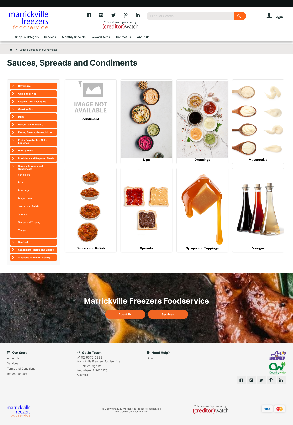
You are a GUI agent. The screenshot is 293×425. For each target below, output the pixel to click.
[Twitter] (117, 16)
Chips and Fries (27, 93)
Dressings (202, 160)
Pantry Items (25, 150)
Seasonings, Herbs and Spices (36, 249)
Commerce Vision (138, 411)
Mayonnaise (258, 160)
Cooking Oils (25, 109)
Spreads (146, 248)
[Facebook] (93, 16)
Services (168, 314)
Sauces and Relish (91, 248)
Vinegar (258, 248)
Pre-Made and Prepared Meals (36, 158)
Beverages (24, 85)
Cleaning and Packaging (32, 101)
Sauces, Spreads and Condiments (30, 167)
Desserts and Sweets (30, 124)
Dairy (21, 116)
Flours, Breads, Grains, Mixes (35, 132)
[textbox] (190, 16)
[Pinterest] (129, 16)
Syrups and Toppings (202, 248)
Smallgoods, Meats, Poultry (34, 257)
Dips (146, 160)
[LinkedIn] (140, 16)
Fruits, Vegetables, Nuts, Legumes (32, 141)
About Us (125, 314)
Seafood (23, 242)
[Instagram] (105, 16)
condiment (90, 119)
